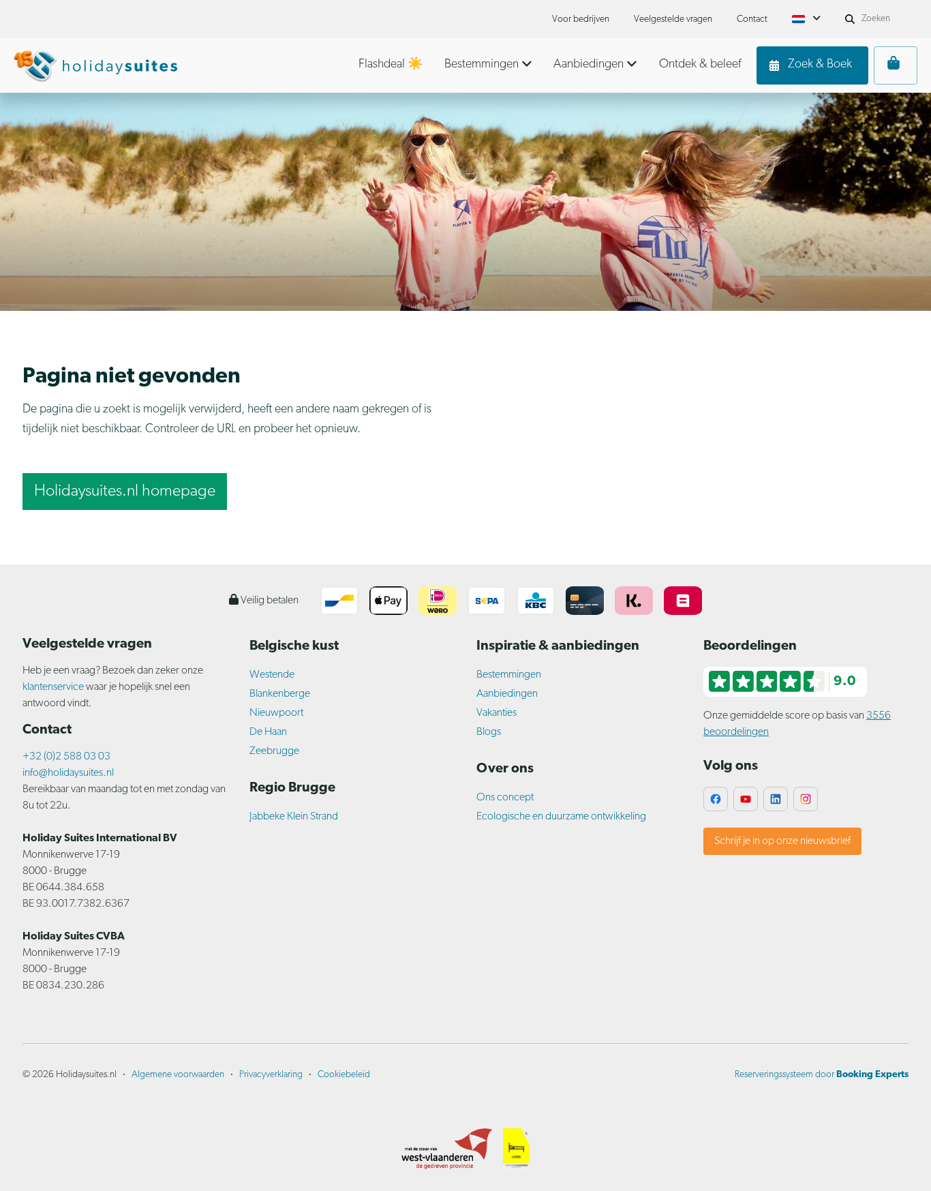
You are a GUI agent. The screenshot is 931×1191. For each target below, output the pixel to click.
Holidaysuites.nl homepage (124, 491)
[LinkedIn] (775, 799)
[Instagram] (805, 799)
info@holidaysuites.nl (68, 773)
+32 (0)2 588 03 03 (66, 756)
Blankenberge (279, 694)
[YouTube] (745, 799)
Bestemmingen (508, 674)
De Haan (268, 732)
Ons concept (505, 797)
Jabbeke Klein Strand (293, 816)
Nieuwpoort (276, 713)
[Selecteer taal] (806, 19)
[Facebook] (715, 799)
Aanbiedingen (507, 694)
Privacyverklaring (271, 1075)
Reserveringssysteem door (822, 1075)
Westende (271, 674)
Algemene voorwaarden (178, 1075)
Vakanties (496, 713)
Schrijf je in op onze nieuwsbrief (782, 841)
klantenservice (54, 687)
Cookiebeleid (344, 1075)
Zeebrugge (274, 751)
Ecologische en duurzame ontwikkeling (561, 816)
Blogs (488, 732)
